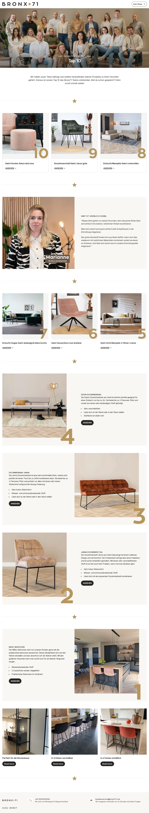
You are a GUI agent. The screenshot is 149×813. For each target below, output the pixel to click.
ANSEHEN (87, 422)
